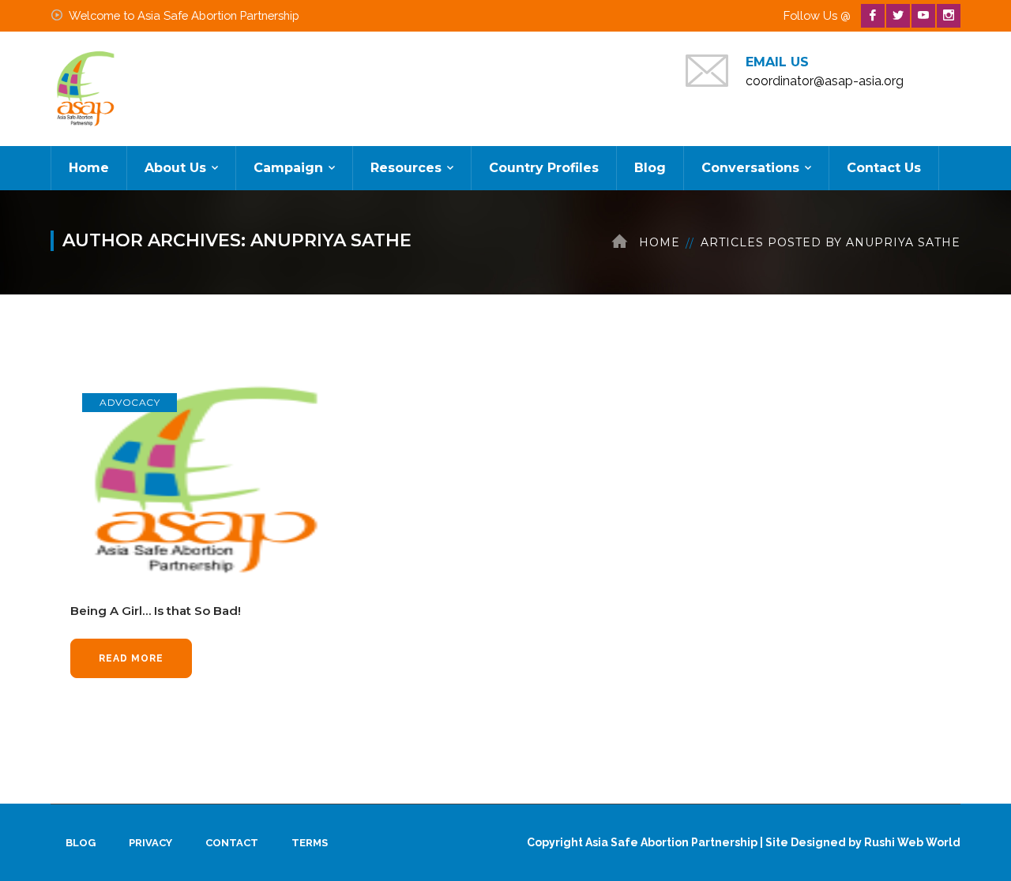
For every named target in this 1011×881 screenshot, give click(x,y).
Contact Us (884, 167)
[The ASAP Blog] (86, 88)
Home (89, 167)
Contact (231, 843)
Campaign (288, 167)
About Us (175, 167)
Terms (309, 843)
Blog (650, 167)
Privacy (150, 843)
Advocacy (130, 402)
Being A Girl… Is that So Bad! (155, 610)
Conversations (750, 167)
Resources (406, 167)
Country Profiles (544, 167)
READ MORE (131, 658)
